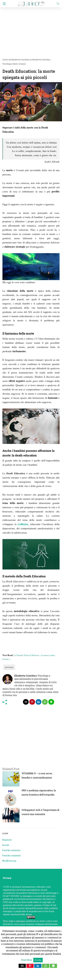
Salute (15, 63)
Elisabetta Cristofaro (41, 59)
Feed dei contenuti (11, 850)
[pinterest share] (32, 702)
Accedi (5, 845)
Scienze (22, 63)
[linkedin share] (38, 702)
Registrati (7, 839)
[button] (22, 966)
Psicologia (6, 63)
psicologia (9, 667)
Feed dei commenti (11, 855)
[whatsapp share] (45, 702)
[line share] (51, 702)
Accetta (38, 960)
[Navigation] (3, 3)
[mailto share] (26, 702)
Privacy (7, 877)
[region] (31, 739)
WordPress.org (9, 860)
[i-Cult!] (31, 2)
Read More (27, 959)
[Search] (57, 3)
